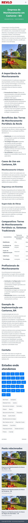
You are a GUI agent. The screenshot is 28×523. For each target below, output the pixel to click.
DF (17, 378)
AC (12, 374)
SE (3, 394)
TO (8, 394)
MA (9, 382)
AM (22, 374)
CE (13, 378)
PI (21, 386)
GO (4, 382)
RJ (8, 374)
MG (24, 382)
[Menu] (25, 2)
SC (22, 390)
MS (19, 382)
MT (14, 382)
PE (17, 386)
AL (17, 374)
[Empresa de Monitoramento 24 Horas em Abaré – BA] (14, 458)
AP (4, 378)
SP (3, 374)
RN (4, 390)
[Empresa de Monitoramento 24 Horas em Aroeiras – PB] (14, 480)
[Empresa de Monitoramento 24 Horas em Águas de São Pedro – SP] (14, 503)
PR (13, 386)
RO (13, 390)
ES (22, 378)
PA (4, 386)
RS (8, 390)
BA (8, 378)
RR (18, 390)
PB (8, 386)
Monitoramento (19, 19)
